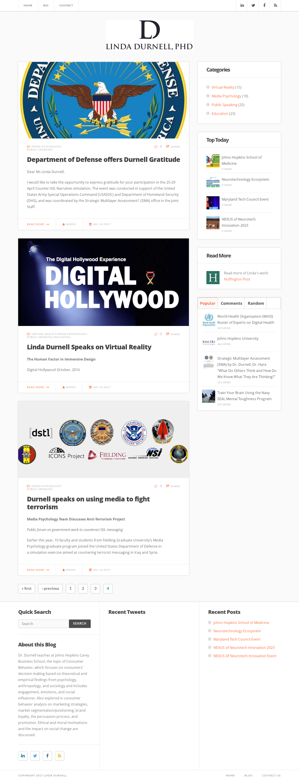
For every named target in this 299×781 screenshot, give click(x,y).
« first (27, 589)
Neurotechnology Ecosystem (245, 179)
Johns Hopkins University (238, 338)
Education (61, 337)
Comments (231, 303)
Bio (46, 5)
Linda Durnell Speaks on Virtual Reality (89, 346)
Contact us (271, 775)
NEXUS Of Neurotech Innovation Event (244, 655)
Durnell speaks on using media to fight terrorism (88, 502)
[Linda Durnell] (149, 46)
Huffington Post (237, 279)
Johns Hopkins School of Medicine (241, 622)
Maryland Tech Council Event (245, 199)
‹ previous (50, 589)
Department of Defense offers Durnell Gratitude (103, 159)
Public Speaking (40, 149)
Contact (66, 5)
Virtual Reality (44, 334)
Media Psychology (46, 146)
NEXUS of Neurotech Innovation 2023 (244, 647)
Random (256, 303)
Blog (248, 775)
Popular (207, 303)
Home (28, 5)
